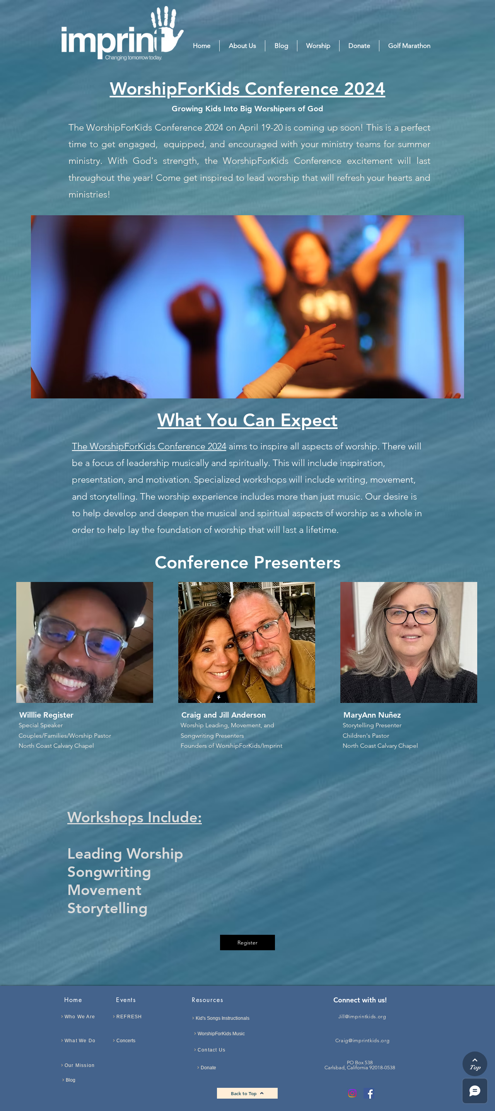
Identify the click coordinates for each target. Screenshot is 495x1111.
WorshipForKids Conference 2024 (248, 88)
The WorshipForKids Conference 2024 (149, 446)
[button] (318, 45)
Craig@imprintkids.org (362, 1040)
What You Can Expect (247, 420)
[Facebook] (369, 1093)
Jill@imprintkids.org (362, 1016)
